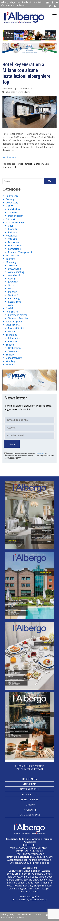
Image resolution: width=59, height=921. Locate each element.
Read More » (9, 157)
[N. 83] (29, 515)
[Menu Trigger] (54, 14)
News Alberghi (13, 275)
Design (9, 205)
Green (11, 285)
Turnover (10, 354)
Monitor (12, 291)
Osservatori (14, 351)
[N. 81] (29, 656)
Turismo (10, 344)
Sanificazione (13, 324)
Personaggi (14, 298)
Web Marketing (16, 272)
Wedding (10, 361)
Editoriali (10, 219)
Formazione (14, 248)
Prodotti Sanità (16, 328)
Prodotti (12, 229)
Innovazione (12, 255)
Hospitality (11, 235)
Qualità (9, 308)
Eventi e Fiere (24, 92)
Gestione (13, 265)
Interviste (11, 258)
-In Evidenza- (12, 195)
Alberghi (12, 278)
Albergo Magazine (10, 2)
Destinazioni (14, 348)
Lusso (11, 288)
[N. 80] (29, 727)
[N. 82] (29, 585)
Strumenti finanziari (18, 318)
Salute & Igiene (14, 321)
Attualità (12, 238)
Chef (10, 225)
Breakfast (13, 281)
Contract (12, 212)
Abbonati (21, 5)
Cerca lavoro (7, 5)
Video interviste (14, 357)
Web (10, 305)
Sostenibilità (14, 268)
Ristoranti (13, 232)
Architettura (14, 209)
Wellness (10, 364)
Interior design (15, 215)
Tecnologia (12, 334)
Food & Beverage (15, 222)
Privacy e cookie (40, 862)
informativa (39, 453)
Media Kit (26, 2)
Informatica (14, 338)
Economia (13, 242)
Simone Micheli (9, 167)
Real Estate (12, 311)
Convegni (11, 199)
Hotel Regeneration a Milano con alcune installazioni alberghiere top (26, 73)
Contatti (38, 2)
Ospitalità (13, 295)
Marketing (11, 262)
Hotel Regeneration (26, 163)
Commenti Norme (17, 314)
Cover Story (12, 202)
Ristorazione (14, 301)
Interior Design (42, 163)
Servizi (11, 331)
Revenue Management (20, 252)
